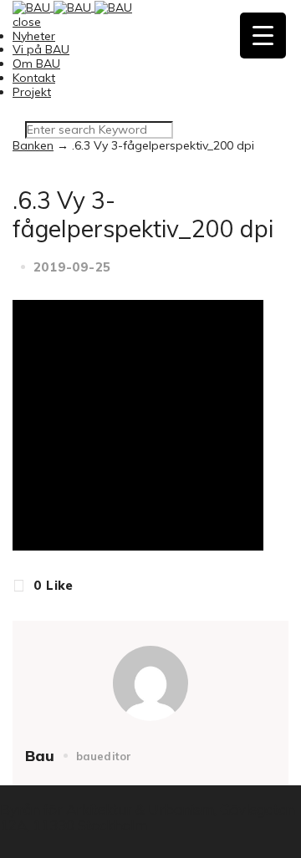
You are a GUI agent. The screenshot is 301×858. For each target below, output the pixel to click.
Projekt (32, 91)
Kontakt (34, 77)
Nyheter (34, 35)
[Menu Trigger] (263, 35)
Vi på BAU (41, 49)
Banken (33, 145)
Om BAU (36, 63)
